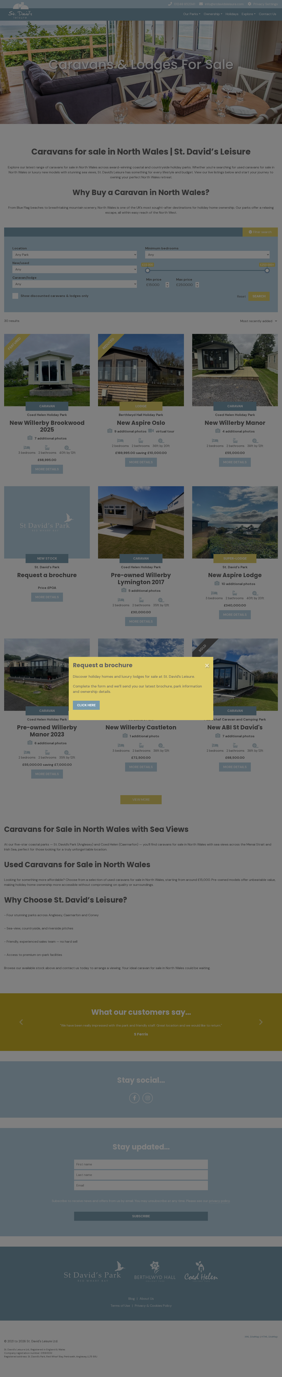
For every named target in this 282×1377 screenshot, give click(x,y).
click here (86, 705)
